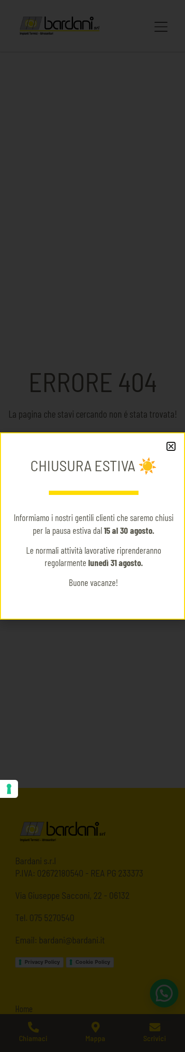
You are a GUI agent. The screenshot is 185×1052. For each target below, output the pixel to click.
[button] (171, 446)
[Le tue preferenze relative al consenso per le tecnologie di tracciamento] (9, 789)
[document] (92, 526)
